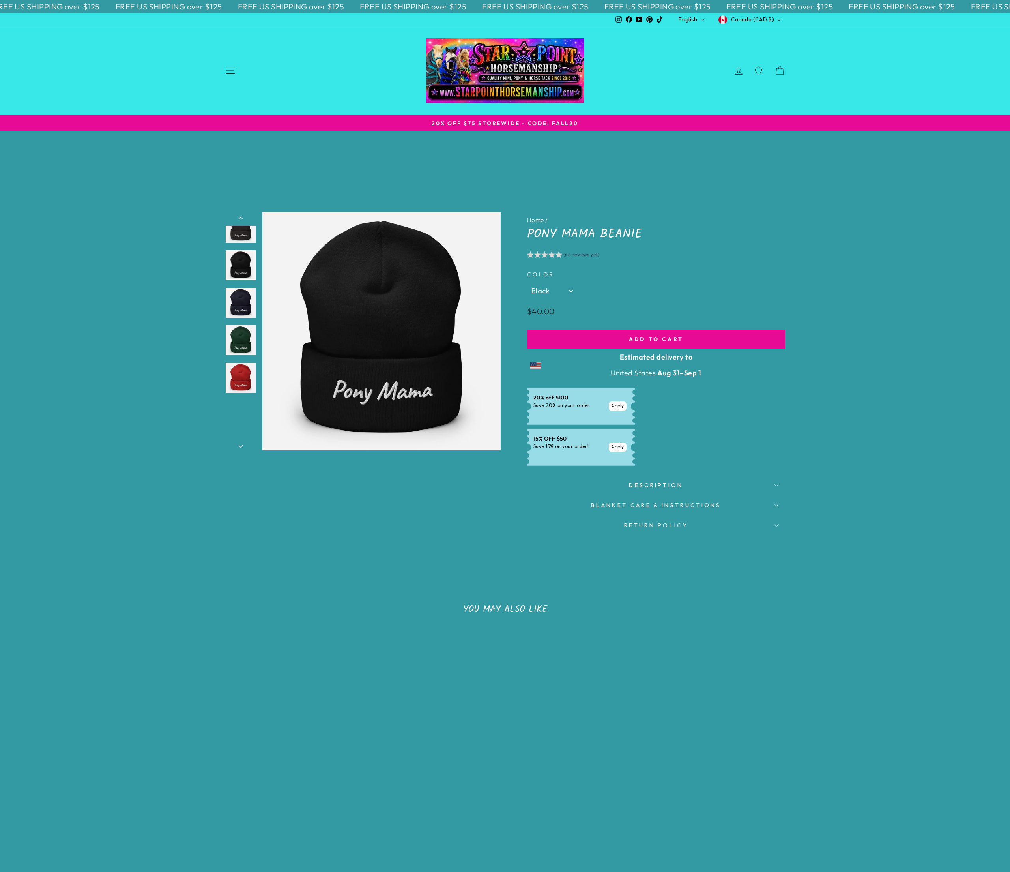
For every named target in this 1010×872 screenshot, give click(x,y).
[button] (563, 255)
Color (541, 274)
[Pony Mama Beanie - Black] (270, 806)
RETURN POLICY (656, 525)
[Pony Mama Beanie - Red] (313, 806)
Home (535, 220)
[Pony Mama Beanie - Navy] (281, 806)
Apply (617, 406)
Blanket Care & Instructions (656, 505)
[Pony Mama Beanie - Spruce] (292, 806)
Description (656, 485)
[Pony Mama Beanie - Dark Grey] (302, 806)
